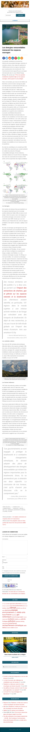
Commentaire (4, 539)
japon (21, 617)
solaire (10, 511)
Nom (3, 556)
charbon (4, 608)
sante (24, 625)
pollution (11, 621)
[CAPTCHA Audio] (17, 584)
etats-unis (21, 612)
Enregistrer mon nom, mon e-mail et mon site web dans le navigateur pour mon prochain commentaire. (14, 571)
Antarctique (24, 603)
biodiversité (17, 510)
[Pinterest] (15, 58)
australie (7, 605)
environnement (8, 612)
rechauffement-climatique (12, 625)
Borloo (23, 605)
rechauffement (12, 623)
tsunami (16, 627)
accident (8, 603)
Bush (26, 605)
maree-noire (4, 619)
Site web (3, 567)
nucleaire (11, 619)
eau (21, 608)
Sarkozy (4, 627)
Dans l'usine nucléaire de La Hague (15, 654)
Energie (21, 508)
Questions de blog (20, 621)
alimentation (18, 603)
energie (23, 510)
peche (19, 619)
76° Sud (3, 603)
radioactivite (5, 623)
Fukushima (14, 614)
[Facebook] (3, 58)
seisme (8, 627)
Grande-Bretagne (15, 617)
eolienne (5, 511)
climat (13, 607)
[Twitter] (6, 58)
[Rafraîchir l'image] (17, 586)
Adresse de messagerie (4, 561)
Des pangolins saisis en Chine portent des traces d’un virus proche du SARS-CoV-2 (14, 522)
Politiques (5, 621)
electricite (8, 610)
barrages (10, 510)
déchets (18, 608)
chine (8, 608)
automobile (12, 605)
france (8, 615)
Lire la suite (15, 657)
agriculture (12, 603)
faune (4, 615)
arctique (4, 605)
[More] (21, 58)
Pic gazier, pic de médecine (17, 710)
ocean (16, 619)
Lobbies (25, 617)
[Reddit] (9, 58)
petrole (23, 619)
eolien (15, 612)
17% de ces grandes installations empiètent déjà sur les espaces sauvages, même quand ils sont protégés (13, 76)
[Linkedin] (12, 58)
